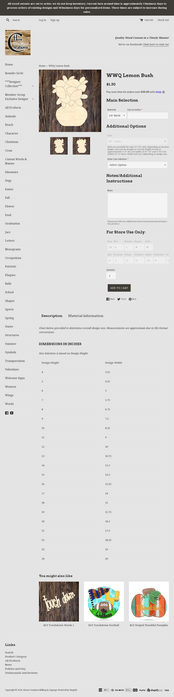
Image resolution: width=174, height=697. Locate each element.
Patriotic (10, 266)
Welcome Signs (15, 378)
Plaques (10, 275)
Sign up (54, 20)
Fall (7, 197)
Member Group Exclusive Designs (19, 97)
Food (8, 215)
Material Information (85, 316)
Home (9, 64)
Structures (12, 335)
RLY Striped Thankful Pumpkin (149, 625)
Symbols (10, 352)
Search (9, 652)
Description (51, 316)
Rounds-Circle (14, 73)
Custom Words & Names (16, 161)
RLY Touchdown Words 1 (59, 625)
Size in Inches (134, 110)
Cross (8, 150)
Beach (9, 124)
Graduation (12, 223)
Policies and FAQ (15, 668)
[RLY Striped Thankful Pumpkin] (149, 601)
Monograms (13, 249)
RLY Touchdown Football (104, 625)
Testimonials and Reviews (21, 672)
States (9, 326)
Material (111, 110)
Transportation (15, 361)
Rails (8, 283)
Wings (9, 395)
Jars (7, 232)
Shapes (9, 301)
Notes (110, 190)
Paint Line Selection (117, 159)
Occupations (13, 258)
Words (9, 404)
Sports (9, 309)
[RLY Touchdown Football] (104, 601)
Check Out (163, 20)
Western (10, 386)
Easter (9, 189)
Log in (42, 20)
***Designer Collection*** (19, 84)
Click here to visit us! (156, 44)
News (8, 664)
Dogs (8, 180)
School (9, 292)
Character (11, 133)
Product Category (16, 656)
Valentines (12, 369)
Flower (9, 206)
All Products (13, 107)
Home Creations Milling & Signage (40, 690)
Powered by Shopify (67, 690)
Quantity (110, 270)
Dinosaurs (11, 172)
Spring (9, 318)
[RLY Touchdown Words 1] (59, 601)
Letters (9, 240)
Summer (10, 343)
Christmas (11, 142)
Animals (10, 116)
